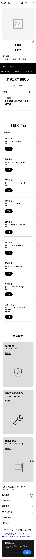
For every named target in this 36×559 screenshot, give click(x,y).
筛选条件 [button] (7, 132)
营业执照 (29, 536)
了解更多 (13, 547)
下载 (8, 149)
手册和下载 (18, 71)
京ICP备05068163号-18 (9, 533)
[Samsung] (5, 3)
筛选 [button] (5, 92)
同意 (27, 552)
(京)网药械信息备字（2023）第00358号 (13, 536)
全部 (14, 85)
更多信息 (29, 71)
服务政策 (18, 50)
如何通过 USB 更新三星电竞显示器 (14, 59)
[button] (18, 102)
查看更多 (8, 353)
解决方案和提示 (6, 71)
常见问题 (21, 85)
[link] (32, 41)
